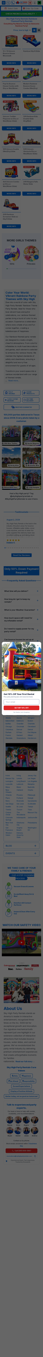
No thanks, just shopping (21, 712)
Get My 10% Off (21, 708)
